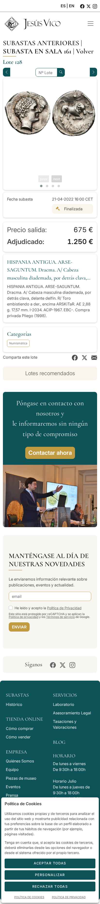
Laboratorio (63, 704)
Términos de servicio (60, 617)
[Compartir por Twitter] (84, 357)
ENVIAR (19, 627)
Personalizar (50, 875)
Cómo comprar (19, 728)
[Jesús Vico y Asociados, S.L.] (41, 23)
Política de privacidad (23, 617)
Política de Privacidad (64, 608)
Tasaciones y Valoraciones (64, 724)
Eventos (13, 786)
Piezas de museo (21, 778)
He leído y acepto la (48, 608)
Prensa (12, 795)
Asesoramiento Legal (72, 712)
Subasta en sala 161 (37, 51)
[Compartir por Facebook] (75, 357)
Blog (59, 742)
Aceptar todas (50, 863)
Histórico (14, 704)
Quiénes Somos (20, 761)
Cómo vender (18, 737)
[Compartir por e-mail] (94, 357)
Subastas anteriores (41, 43)
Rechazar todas (50, 886)
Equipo (12, 769)
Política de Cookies (29, 897)
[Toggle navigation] (90, 23)
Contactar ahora (50, 452)
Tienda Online (24, 719)
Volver (85, 51)
